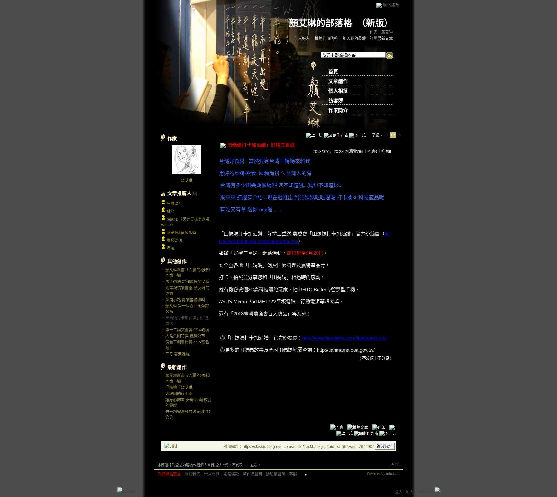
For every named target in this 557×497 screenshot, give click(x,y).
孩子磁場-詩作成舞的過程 (187, 282)
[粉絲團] (119, 489)
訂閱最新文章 (381, 38)
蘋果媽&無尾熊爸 (181, 233)
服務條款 (231, 474)
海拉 (170, 248)
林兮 (170, 211)
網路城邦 (391, 4)
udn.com (392, 473)
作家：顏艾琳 (381, 32)
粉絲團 (130, 492)
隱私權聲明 (275, 474)
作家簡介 (338, 110)
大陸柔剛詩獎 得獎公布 (185, 336)
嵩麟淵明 (174, 240)
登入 (399, 492)
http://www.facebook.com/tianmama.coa (344, 338)
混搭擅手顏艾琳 (178, 387)
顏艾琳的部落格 (320, 23)
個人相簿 (338, 91)
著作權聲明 (252, 474)
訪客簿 (335, 100)
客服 (293, 474)
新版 (375, 23)
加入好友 (302, 38)
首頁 (333, 71)
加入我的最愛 (354, 38)
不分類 (368, 358)
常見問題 (212, 474)
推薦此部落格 (326, 38)
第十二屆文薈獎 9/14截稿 (187, 330)
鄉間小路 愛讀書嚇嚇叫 (185, 300)
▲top (395, 464)
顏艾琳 (186, 180)
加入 (410, 492)
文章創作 (338, 81)
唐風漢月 (174, 204)
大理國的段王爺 (178, 394)
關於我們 (192, 474)
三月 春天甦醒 (177, 354)
